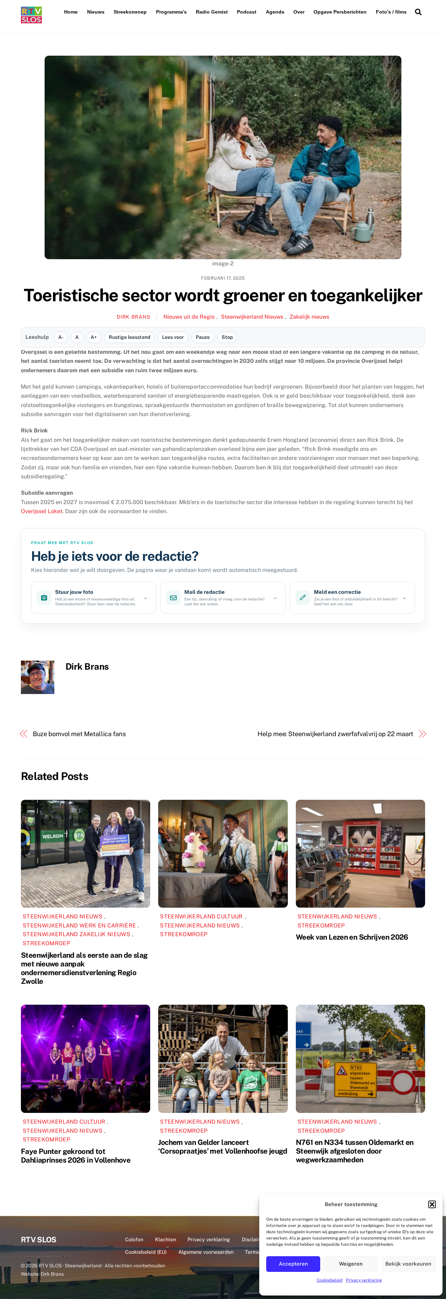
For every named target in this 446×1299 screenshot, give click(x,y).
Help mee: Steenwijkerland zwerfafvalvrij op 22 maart (335, 734)
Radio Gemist (212, 12)
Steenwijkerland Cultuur (201, 916)
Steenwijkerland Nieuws (252, 316)
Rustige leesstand (129, 337)
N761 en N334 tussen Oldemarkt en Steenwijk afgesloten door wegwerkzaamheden (355, 1151)
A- (60, 337)
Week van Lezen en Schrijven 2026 (352, 937)
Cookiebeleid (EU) (146, 1252)
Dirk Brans (133, 317)
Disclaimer (254, 1239)
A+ (94, 337)
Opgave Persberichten (340, 12)
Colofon (134, 1239)
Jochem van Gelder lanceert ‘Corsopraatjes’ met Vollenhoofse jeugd (222, 1146)
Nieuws (96, 12)
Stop (227, 337)
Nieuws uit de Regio (189, 316)
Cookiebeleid (330, 1280)
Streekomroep (130, 12)
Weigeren (351, 1264)
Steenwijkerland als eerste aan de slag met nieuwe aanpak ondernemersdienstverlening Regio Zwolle (84, 968)
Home (71, 12)
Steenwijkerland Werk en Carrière (79, 925)
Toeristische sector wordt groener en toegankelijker (223, 295)
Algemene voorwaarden (205, 1252)
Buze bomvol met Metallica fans (79, 734)
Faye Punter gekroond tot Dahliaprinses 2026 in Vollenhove (75, 1155)
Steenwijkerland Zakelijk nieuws (76, 934)
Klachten (165, 1239)
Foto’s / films (391, 12)
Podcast (246, 12)
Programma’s (171, 12)
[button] (432, 1204)
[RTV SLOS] (31, 20)
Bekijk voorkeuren (408, 1264)
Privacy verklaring (364, 1280)
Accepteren (293, 1264)
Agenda (275, 12)
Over (299, 12)
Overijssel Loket (41, 511)
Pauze (203, 337)
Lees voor (173, 337)
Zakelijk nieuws (309, 316)
